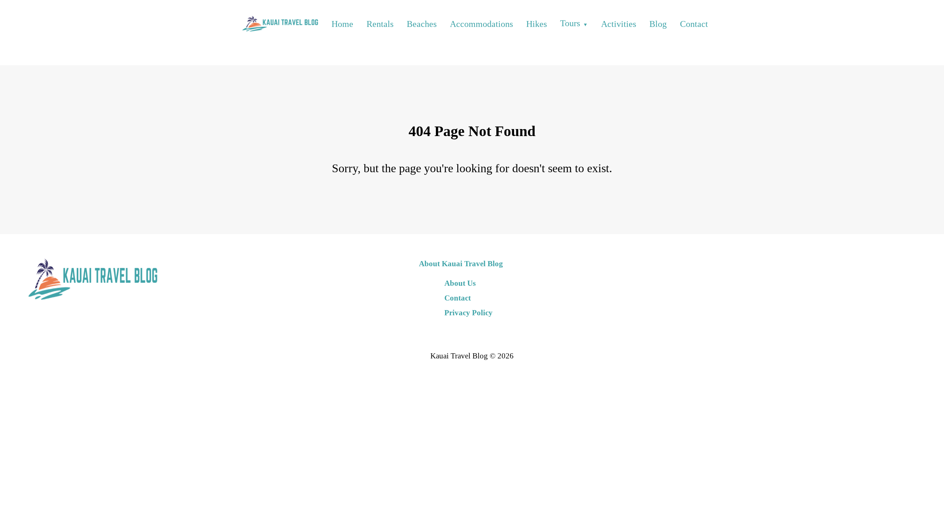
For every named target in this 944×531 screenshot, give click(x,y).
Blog (658, 24)
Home (342, 24)
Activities (618, 24)
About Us (460, 283)
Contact (694, 24)
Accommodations (481, 24)
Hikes (536, 24)
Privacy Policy (468, 312)
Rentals (380, 24)
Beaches (422, 24)
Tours (570, 23)
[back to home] (279, 24)
